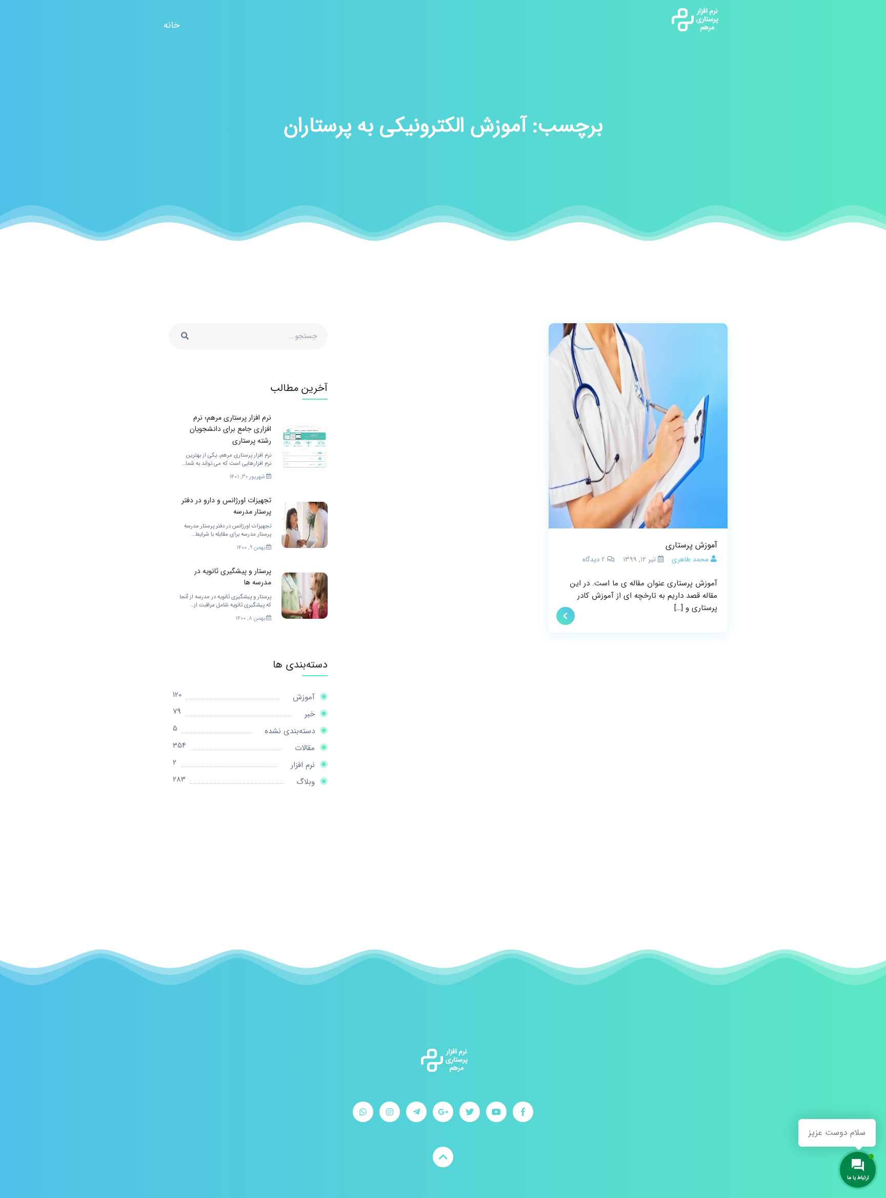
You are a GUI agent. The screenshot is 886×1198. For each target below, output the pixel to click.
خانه (171, 25)
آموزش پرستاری (691, 545)
